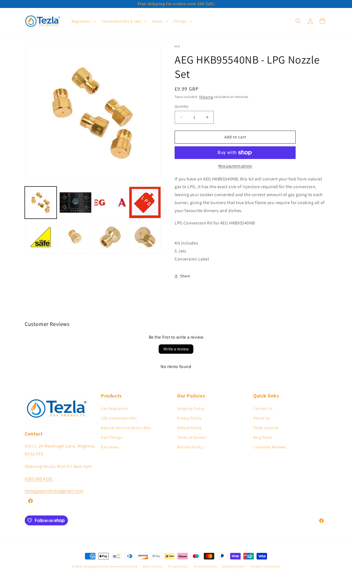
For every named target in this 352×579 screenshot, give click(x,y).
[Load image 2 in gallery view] (75, 202)
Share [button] (185, 275)
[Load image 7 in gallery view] (110, 237)
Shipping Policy (190, 408)
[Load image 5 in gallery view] (41, 237)
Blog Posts (262, 437)
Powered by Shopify (123, 566)
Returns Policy (190, 446)
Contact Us (263, 408)
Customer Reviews (269, 446)
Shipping (206, 97)
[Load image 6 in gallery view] (75, 237)
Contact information (265, 566)
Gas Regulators (114, 408)
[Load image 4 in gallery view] (145, 202)
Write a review (176, 349)
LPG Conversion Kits (119, 417)
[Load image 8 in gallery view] (145, 237)
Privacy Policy (189, 417)
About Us (261, 417)
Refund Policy (189, 427)
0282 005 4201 (39, 478)
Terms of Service (191, 437)
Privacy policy (178, 566)
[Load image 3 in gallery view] (110, 202)
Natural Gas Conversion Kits (126, 427)
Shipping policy (233, 566)
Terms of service (205, 566)
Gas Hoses (110, 446)
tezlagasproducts (96, 566)
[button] (83, 21)
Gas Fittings (111, 437)
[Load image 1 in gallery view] (41, 202)
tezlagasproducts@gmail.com (54, 491)
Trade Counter (266, 427)
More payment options (235, 166)
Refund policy (153, 566)
